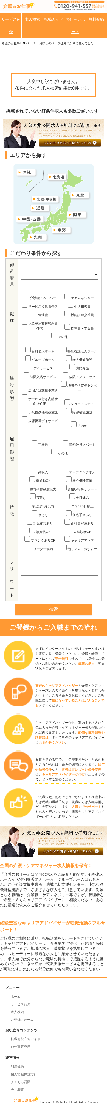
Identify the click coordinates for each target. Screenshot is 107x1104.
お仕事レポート (75, 25)
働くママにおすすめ (82, 549)
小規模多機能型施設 (43, 412)
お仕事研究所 (20, 1047)
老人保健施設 (82, 360)
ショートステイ (82, 404)
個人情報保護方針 (24, 1074)
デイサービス (43, 368)
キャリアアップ (82, 540)
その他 (63, 337)
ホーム (16, 996)
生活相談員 (82, 306)
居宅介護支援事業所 (43, 390)
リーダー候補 (43, 549)
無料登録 (96, 19)
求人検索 (32, 19)
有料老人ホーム (43, 351)
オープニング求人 (82, 472)
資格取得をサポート (82, 489)
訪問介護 (82, 368)
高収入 (43, 472)
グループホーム (43, 360)
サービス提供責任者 (43, 306)
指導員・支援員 (82, 328)
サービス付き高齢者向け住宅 (43, 401)
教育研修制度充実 (43, 489)
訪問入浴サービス (43, 377)
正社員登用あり (82, 523)
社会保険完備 (82, 481)
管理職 (43, 315)
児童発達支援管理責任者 (43, 326)
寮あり (43, 515)
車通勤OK (43, 481)
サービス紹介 (11, 25)
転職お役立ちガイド (25, 1039)
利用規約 (17, 1067)
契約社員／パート (82, 445)
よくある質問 (20, 1082)
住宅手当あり (82, 515)
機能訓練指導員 (82, 315)
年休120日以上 (82, 506)
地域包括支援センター (82, 387)
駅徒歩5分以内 (43, 506)
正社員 (43, 445)
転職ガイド (53, 19)
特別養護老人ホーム (82, 351)
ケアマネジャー (82, 298)
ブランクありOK (43, 540)
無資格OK (43, 532)
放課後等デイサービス (43, 423)
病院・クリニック (82, 377)
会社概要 (17, 1090)
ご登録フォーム (22, 1020)
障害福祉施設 (82, 412)
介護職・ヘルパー (43, 298)
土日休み (82, 498)
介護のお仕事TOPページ (18, 43)
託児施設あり (43, 523)
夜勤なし (43, 498)
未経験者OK (82, 532)
